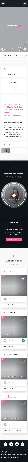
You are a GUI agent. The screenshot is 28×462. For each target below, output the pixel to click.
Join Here (3, 457)
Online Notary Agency (14, 457)
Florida (11, 346)
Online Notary (7, 304)
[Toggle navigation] (3, 3)
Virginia (11, 388)
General (5, 346)
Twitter (11, 444)
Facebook (5, 444)
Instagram (22, 444)
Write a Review (14, 239)
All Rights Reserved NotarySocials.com (16, 454)
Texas (13, 304)
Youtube (17, 444)
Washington (18, 430)
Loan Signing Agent (8, 430)
